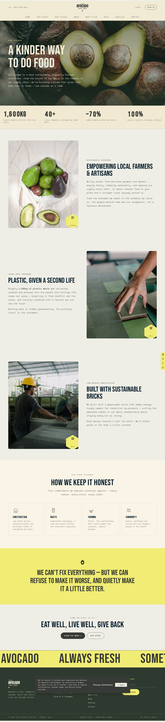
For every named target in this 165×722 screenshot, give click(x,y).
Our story (95, 636)
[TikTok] (163, 359)
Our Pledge (61, 17)
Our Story (42, 17)
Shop (106, 17)
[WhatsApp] (163, 367)
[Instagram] (163, 354)
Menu (76, 17)
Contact (135, 17)
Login (137, 7)
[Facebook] (163, 363)
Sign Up (151, 7)
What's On (91, 17)
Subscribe (131, 692)
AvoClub (120, 17)
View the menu (73, 636)
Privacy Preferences (103, 685)
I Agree (121, 685)
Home (27, 17)
